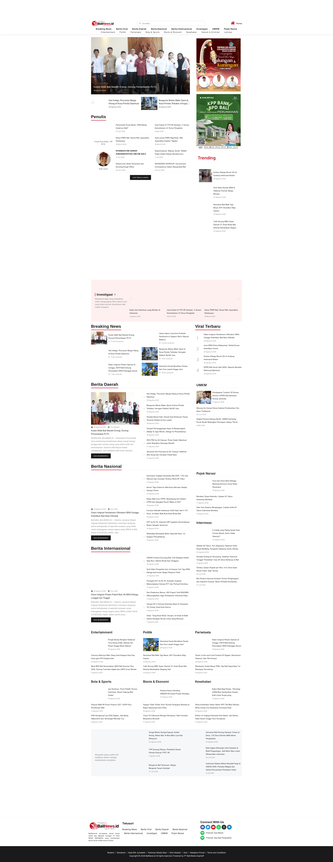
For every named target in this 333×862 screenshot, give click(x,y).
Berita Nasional (159, 29)
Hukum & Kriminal (210, 32)
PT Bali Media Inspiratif (194, 856)
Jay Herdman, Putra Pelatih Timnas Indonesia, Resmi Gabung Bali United (122, 692)
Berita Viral (122, 29)
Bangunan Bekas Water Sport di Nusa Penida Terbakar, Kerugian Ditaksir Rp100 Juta (124, 103)
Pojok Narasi (230, 29)
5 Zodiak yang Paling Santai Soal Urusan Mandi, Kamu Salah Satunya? (226, 533)
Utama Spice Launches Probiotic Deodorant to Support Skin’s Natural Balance (174, 336)
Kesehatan (191, 32)
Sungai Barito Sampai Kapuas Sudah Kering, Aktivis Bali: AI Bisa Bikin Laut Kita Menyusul (166, 735)
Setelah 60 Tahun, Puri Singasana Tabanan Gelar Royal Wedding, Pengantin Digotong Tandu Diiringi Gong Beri (217, 549)
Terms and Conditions (216, 852)
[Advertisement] (218, 257)
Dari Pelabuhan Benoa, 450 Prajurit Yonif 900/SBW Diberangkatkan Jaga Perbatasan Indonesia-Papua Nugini (168, 595)
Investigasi (202, 29)
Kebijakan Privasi (197, 852)
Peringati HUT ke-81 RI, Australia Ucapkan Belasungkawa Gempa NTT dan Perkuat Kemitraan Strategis (168, 584)
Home (239, 23)
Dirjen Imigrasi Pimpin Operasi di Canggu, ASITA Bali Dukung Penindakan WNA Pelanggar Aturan (122, 368)
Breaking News (103, 29)
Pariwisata (135, 32)
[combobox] (171, 23)
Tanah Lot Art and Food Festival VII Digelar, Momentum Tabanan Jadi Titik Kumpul (173, 103)
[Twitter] (208, 827)
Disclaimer (121, 852)
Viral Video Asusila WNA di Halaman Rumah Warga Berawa (224, 191)
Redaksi (110, 852)
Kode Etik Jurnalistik (136, 852)
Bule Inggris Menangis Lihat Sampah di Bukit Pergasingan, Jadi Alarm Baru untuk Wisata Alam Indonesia (223, 751)
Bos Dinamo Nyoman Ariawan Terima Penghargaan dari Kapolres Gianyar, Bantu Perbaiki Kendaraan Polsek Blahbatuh (217, 581)
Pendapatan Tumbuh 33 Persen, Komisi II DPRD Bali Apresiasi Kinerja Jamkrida (225, 395)
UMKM (215, 29)
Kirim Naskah (175, 852)
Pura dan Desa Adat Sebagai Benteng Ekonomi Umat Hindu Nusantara (224, 484)
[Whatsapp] (218, 827)
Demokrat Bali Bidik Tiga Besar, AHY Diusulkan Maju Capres (224, 207)
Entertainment (108, 32)
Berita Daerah (139, 29)
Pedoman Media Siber (157, 852)
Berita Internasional (181, 29)
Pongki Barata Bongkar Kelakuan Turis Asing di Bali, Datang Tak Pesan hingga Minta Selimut (121, 643)
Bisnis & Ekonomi (173, 32)
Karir (185, 852)
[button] (92, 102)
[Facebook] (202, 827)
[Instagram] (224, 827)
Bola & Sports (152, 32)
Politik (123, 32)
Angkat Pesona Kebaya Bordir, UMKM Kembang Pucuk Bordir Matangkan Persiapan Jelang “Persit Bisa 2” (216, 422)
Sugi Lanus (103, 169)
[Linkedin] (229, 827)
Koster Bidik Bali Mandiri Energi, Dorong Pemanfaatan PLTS (125, 87)
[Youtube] (213, 827)
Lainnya (228, 32)
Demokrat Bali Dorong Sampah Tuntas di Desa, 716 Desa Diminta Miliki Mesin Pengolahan (222, 735)
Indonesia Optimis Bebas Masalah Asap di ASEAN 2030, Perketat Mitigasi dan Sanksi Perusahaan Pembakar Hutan (223, 766)
